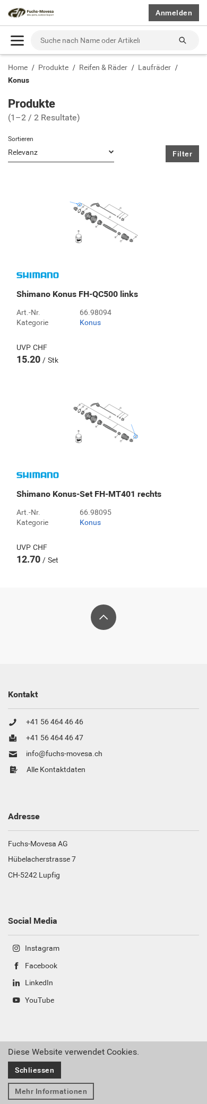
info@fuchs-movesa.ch (64, 754)
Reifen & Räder (103, 68)
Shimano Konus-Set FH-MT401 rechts (88, 494)
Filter (182, 153)
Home (18, 68)
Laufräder (154, 68)
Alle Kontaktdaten (56, 770)
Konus (18, 80)
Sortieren (20, 139)
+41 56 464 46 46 (54, 722)
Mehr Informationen (51, 1091)
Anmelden (174, 12)
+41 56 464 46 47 (54, 738)
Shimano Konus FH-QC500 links (77, 294)
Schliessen (34, 1070)
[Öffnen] (17, 40)
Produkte (53, 68)
